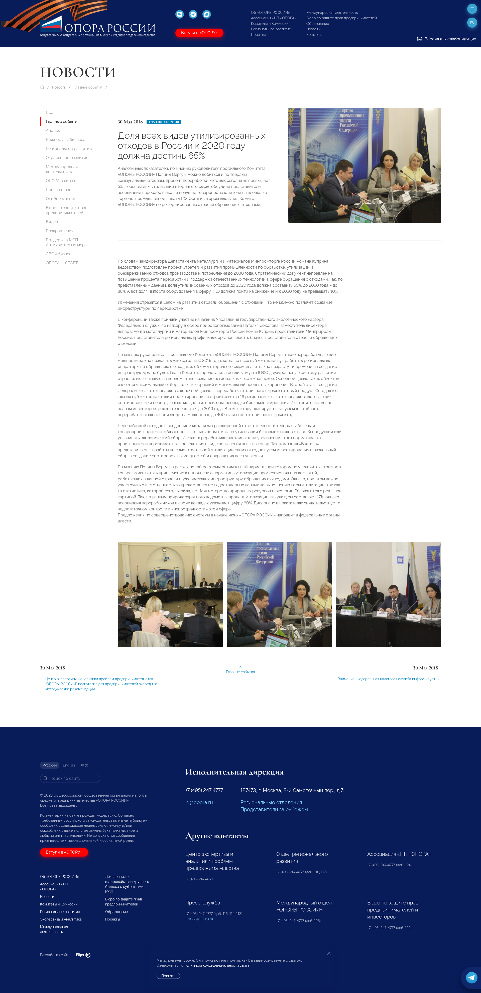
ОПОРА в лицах (60, 180)
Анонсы (53, 130)
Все (49, 112)
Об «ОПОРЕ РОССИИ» (270, 13)
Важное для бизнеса (65, 139)
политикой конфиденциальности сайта (217, 965)
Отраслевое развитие (67, 157)
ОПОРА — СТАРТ (62, 263)
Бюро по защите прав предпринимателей (341, 18)
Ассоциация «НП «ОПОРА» (273, 18)
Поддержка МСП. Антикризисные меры (66, 242)
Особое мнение (61, 198)
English (69, 765)
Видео (52, 221)
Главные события (88, 87)
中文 (84, 765)
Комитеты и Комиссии (269, 24)
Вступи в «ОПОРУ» (199, 32)
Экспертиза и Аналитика (61, 919)
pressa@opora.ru (199, 919)
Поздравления (59, 230)
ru (472, 22)
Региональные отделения (271, 802)
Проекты (258, 35)
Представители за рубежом (274, 809)
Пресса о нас (58, 189)
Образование (317, 24)
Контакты (314, 35)
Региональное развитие (271, 29)
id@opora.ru (199, 802)
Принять (168, 976)
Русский (50, 765)
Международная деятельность (332, 13)
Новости (313, 29)
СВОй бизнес (58, 254)
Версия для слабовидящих (450, 39)
